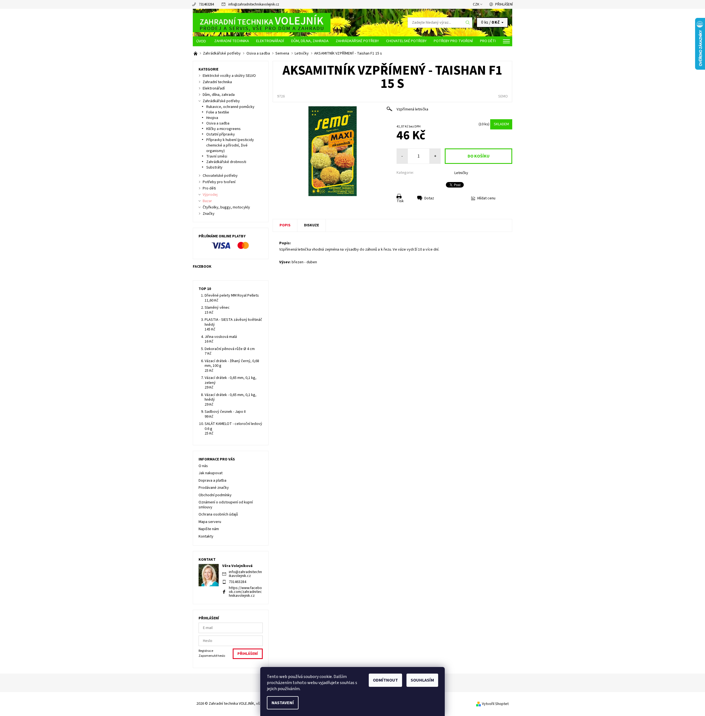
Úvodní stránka (202, 41)
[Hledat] (467, 22)
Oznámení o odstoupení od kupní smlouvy (226, 505)
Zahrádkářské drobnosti (226, 162)
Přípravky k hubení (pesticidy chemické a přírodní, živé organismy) (230, 145)
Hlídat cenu (486, 198)
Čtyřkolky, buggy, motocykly (226, 207)
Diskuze (311, 225)
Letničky (461, 173)
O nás (203, 466)
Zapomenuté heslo (212, 655)
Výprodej (210, 194)
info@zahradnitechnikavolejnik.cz (253, 4)
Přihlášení (504, 4)
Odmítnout (385, 680)
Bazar (207, 201)
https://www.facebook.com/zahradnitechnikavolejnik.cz (245, 591)
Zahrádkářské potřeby (357, 41)
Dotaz (429, 198)
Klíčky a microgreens (223, 129)
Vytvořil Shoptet (495, 704)
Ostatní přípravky (220, 134)
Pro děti (488, 41)
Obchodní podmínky (215, 495)
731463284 (206, 4)
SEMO (503, 96)
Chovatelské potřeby (406, 41)
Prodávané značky (214, 487)
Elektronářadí (270, 41)
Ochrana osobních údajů (218, 514)
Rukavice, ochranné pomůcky (230, 107)
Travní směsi (216, 156)
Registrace (206, 651)
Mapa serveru (210, 522)
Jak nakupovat (211, 473)
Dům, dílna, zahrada (310, 41)
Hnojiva (212, 118)
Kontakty (206, 536)
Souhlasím (422, 680)
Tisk (400, 201)
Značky (209, 213)
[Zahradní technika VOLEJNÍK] (261, 22)
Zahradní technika (231, 41)
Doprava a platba (212, 480)
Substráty (214, 167)
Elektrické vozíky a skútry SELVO (229, 75)
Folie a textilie (217, 112)
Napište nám (209, 529)
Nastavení (283, 703)
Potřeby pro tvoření (453, 41)
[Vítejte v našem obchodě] (196, 53)
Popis (285, 225)
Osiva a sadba (217, 123)
